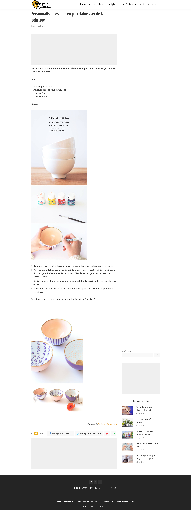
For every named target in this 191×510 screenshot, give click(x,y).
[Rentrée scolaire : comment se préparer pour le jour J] (127, 435)
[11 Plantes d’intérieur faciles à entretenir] (127, 422)
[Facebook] (91, 482)
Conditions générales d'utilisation (86, 501)
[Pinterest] (107, 433)
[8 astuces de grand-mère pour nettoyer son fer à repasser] (127, 459)
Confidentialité (107, 501)
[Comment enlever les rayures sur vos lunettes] (127, 447)
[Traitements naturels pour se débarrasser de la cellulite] (127, 410)
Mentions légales (64, 501)
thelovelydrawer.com (107, 424)
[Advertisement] (74, 49)
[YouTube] (100, 482)
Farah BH (33, 26)
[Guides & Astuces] (41, 4)
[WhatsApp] (113, 433)
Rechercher (126, 351)
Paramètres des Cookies (124, 501)
